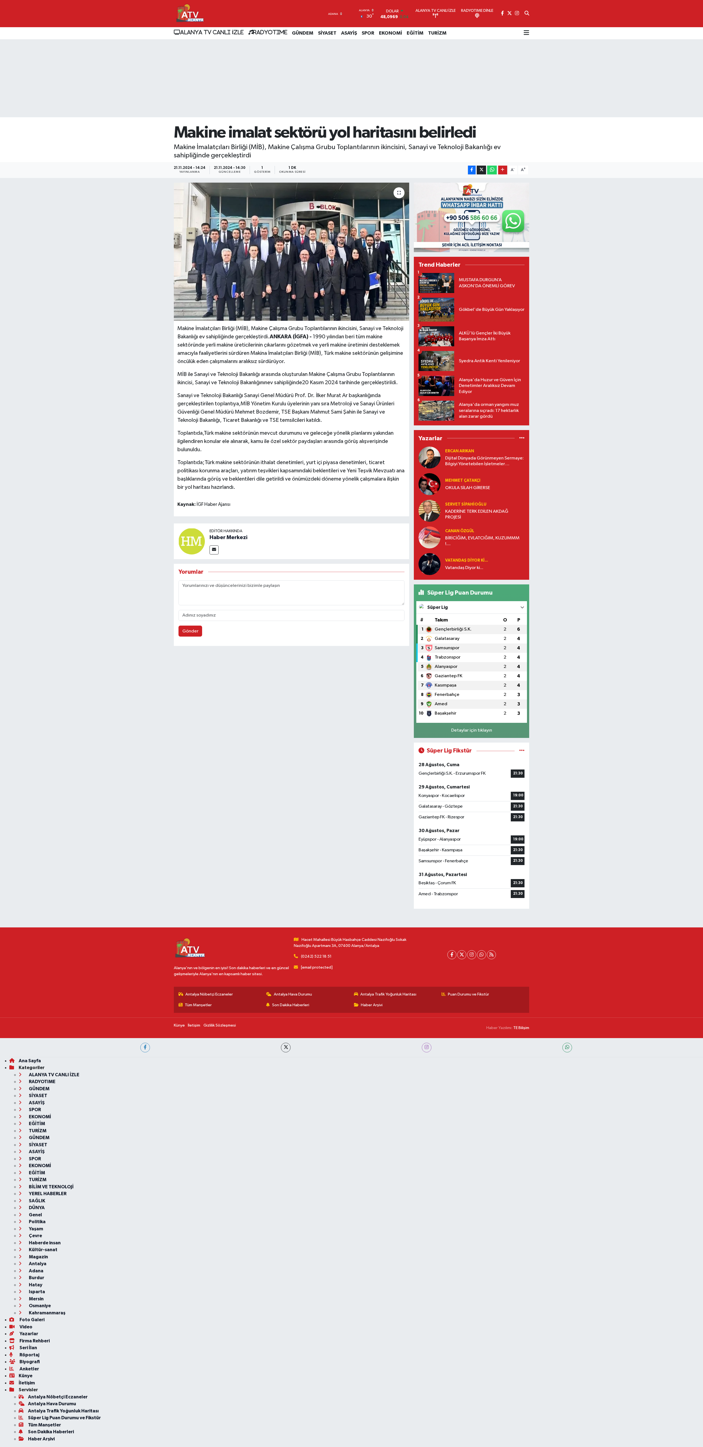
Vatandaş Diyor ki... (466, 560)
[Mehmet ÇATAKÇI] (429, 484)
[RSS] (491, 954)
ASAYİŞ (349, 33)
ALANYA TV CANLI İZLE (212, 32)
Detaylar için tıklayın (471, 730)
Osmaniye (39, 1305)
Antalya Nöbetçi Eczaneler (209, 994)
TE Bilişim (521, 1028)
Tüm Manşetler (198, 1005)
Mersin (36, 1299)
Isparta (36, 1291)
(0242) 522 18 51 (316, 956)
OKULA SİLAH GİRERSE (467, 488)
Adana (35, 1270)
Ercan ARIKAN (459, 451)
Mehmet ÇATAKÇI (462, 480)
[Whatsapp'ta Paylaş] (492, 170)
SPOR (368, 33)
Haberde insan (44, 1242)
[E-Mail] (214, 549)
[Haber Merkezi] (191, 541)
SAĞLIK (36, 1200)
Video (25, 1327)
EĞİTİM (415, 33)
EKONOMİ (390, 33)
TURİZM (437, 33)
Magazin (38, 1256)
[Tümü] (522, 438)
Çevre (35, 1235)
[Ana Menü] (526, 33)
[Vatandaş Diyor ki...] (429, 564)
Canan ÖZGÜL (459, 531)
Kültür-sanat (42, 1249)
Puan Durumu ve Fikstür (468, 994)
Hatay (35, 1284)
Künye (179, 1025)
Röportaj (29, 1355)
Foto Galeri (31, 1319)
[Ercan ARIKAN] (429, 457)
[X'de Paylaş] (481, 170)
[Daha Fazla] (502, 170)
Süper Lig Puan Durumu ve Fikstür (64, 1417)
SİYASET (327, 33)
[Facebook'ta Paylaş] (472, 170)
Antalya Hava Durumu (293, 994)
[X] (461, 954)
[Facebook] (451, 954)
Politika (37, 1221)
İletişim (194, 1025)
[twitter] (286, 1047)
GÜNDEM (302, 33)
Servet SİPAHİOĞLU (465, 504)
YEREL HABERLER (47, 1193)
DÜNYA (36, 1207)
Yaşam (35, 1228)
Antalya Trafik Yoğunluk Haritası (388, 994)
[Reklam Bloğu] (471, 217)
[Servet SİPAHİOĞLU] (429, 510)
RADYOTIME (270, 32)
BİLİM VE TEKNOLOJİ (51, 1186)
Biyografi (29, 1361)
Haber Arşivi (372, 1005)
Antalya (37, 1263)
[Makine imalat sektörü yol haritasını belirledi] (291, 251)
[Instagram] (471, 954)
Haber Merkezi (228, 537)
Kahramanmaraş (46, 1313)
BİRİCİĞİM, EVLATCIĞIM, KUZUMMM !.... (482, 541)
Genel (35, 1214)
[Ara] (527, 13)
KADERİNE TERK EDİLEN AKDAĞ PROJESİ (476, 514)
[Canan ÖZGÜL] (429, 537)
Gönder (190, 631)
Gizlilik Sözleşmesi (219, 1025)
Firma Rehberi (34, 1341)
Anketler (29, 1369)
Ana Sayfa (30, 1060)
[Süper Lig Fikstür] (522, 750)
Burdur (36, 1277)
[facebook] (145, 1047)
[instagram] (426, 1047)
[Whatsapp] (481, 954)
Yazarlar (28, 1333)
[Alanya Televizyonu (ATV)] (189, 13)
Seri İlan (28, 1347)
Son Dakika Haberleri (290, 1005)
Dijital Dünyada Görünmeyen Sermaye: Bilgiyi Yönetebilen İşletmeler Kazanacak (484, 461)
